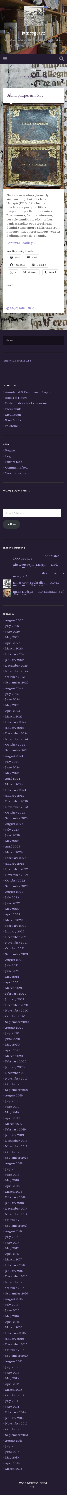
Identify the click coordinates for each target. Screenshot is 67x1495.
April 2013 (12, 1463)
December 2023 (16, 801)
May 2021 (12, 976)
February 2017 (15, 1265)
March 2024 (14, 784)
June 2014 (12, 1406)
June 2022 (12, 903)
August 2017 (13, 1231)
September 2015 (16, 1355)
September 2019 (16, 1089)
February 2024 (15, 790)
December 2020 (16, 1005)
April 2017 (12, 1253)
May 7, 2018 (17, 308)
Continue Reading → (21, 243)
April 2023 (12, 846)
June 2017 (12, 1242)
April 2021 (12, 982)
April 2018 (12, 1186)
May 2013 (12, 1457)
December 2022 (16, 869)
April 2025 (12, 711)
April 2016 (12, 1322)
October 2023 (15, 812)
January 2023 (14, 863)
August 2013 (14, 1440)
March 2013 (13, 1468)
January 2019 (14, 1135)
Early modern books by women (27, 403)
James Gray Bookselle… (29, 582)
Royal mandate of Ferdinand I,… (36, 584)
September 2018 (16, 1157)
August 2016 (14, 1299)
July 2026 (12, 626)
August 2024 (14, 756)
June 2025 (12, 699)
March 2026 (14, 648)
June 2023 (12, 835)
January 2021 (14, 999)
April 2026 (12, 643)
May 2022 (12, 909)
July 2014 (11, 1401)
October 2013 (14, 1429)
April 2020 (12, 1050)
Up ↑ (33, 1487)
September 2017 (16, 1225)
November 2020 (16, 1010)
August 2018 (14, 1163)
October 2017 (14, 1220)
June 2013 (12, 1452)
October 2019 (14, 1084)
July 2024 (12, 761)
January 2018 (14, 1203)
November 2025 (16, 671)
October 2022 (15, 880)
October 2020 (15, 1016)
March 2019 (13, 1123)
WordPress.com (33, 1483)
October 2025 (15, 676)
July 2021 (11, 965)
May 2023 (12, 841)
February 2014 (15, 1412)
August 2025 (14, 688)
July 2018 (11, 1169)
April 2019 (12, 1118)
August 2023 (14, 824)
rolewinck (12, 426)
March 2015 (13, 1389)
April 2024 (12, 778)
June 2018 (12, 1174)
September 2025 (16, 682)
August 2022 (14, 891)
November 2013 (16, 1423)
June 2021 (12, 971)
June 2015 (12, 1372)
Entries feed (13, 462)
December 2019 (16, 1073)
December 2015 (16, 1344)
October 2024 (15, 744)
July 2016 (11, 1304)
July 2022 (12, 897)
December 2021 (16, 937)
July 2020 (12, 1033)
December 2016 (16, 1276)
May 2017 (12, 1248)
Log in (9, 456)
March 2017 (13, 1259)
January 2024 (14, 795)
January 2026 (14, 660)
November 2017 (16, 1214)
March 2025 (14, 716)
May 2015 (12, 1378)
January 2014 (14, 1418)
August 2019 (14, 1095)
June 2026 (12, 631)
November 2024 (16, 739)
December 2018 (16, 1140)
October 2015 (14, 1350)
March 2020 (14, 1056)
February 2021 (15, 993)
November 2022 (16, 875)
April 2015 (12, 1384)
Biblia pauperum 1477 (24, 95)
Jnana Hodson (23, 591)
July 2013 (11, 1446)
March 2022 (14, 920)
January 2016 (14, 1338)
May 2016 (12, 1316)
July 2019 (11, 1101)
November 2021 (16, 942)
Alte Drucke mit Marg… (29, 564)
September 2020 (17, 1022)
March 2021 (13, 988)
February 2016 (15, 1333)
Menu (5, 59)
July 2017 (11, 1237)
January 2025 (14, 727)
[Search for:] (33, 340)
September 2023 (17, 818)
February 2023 (15, 858)
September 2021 (16, 954)
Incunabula (13, 409)
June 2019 (12, 1106)
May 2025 (12, 705)
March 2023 (14, 852)
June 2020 (12, 1039)
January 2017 (14, 1271)
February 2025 (15, 722)
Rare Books (13, 420)
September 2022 (17, 886)
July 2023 (12, 829)
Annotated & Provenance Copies (28, 392)
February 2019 (15, 1129)
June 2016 (12, 1310)
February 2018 (15, 1197)
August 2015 (14, 1361)
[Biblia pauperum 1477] (33, 146)
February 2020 (15, 1061)
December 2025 (16, 665)
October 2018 (14, 1152)
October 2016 (14, 1287)
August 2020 (14, 1027)
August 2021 (14, 959)
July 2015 (11, 1367)
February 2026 (15, 654)
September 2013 (16, 1435)
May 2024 (12, 773)
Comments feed (16, 467)
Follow (11, 524)
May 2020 (12, 1044)
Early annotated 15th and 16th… (35, 566)
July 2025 (12, 694)
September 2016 (16, 1293)
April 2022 (12, 914)
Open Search (61, 59)
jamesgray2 (33, 33)
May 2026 (12, 637)
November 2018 (16, 1146)
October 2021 (14, 948)
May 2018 (12, 1180)
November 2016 (16, 1282)
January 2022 (14, 931)
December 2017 (16, 1208)
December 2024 (16, 733)
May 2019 (12, 1112)
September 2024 (16, 750)
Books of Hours (16, 397)
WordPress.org (15, 473)
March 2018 (13, 1191)
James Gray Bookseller (17, 360)
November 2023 (16, 807)
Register (11, 450)
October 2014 (14, 1395)
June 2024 (12, 767)
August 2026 (14, 620)
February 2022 (15, 925)
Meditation (13, 414)
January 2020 (15, 1067)
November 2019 (16, 1078)
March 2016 (13, 1327)
